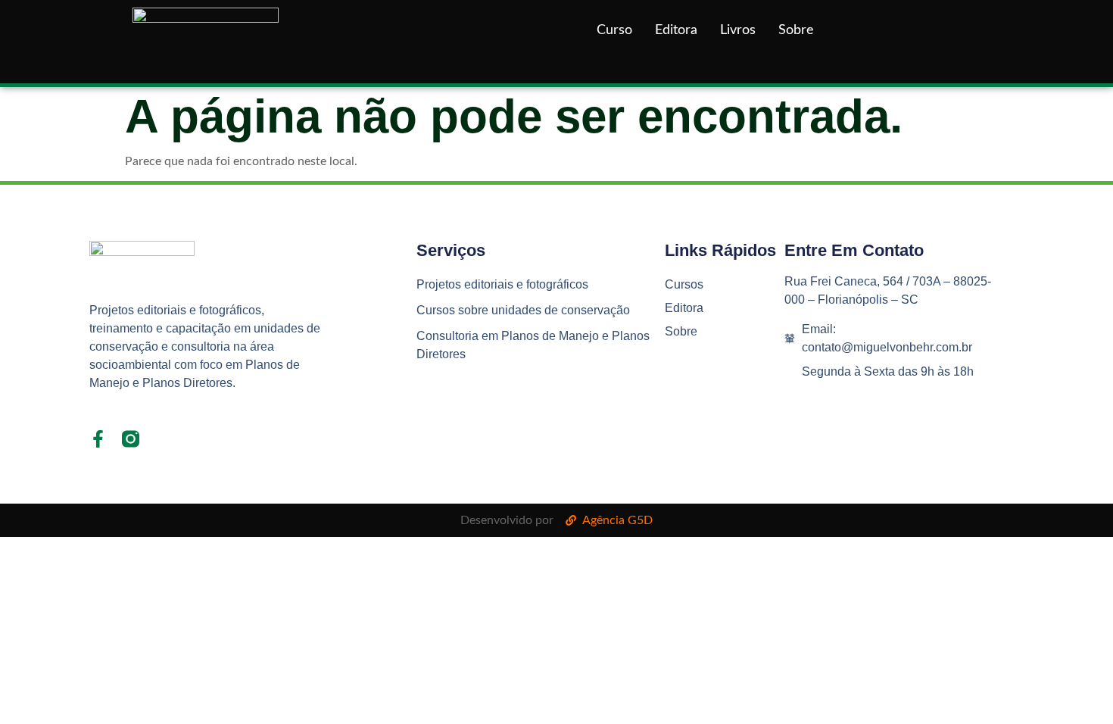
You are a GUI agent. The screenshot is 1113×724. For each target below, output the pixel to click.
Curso (614, 30)
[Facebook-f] (98, 439)
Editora (676, 30)
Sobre (796, 30)
